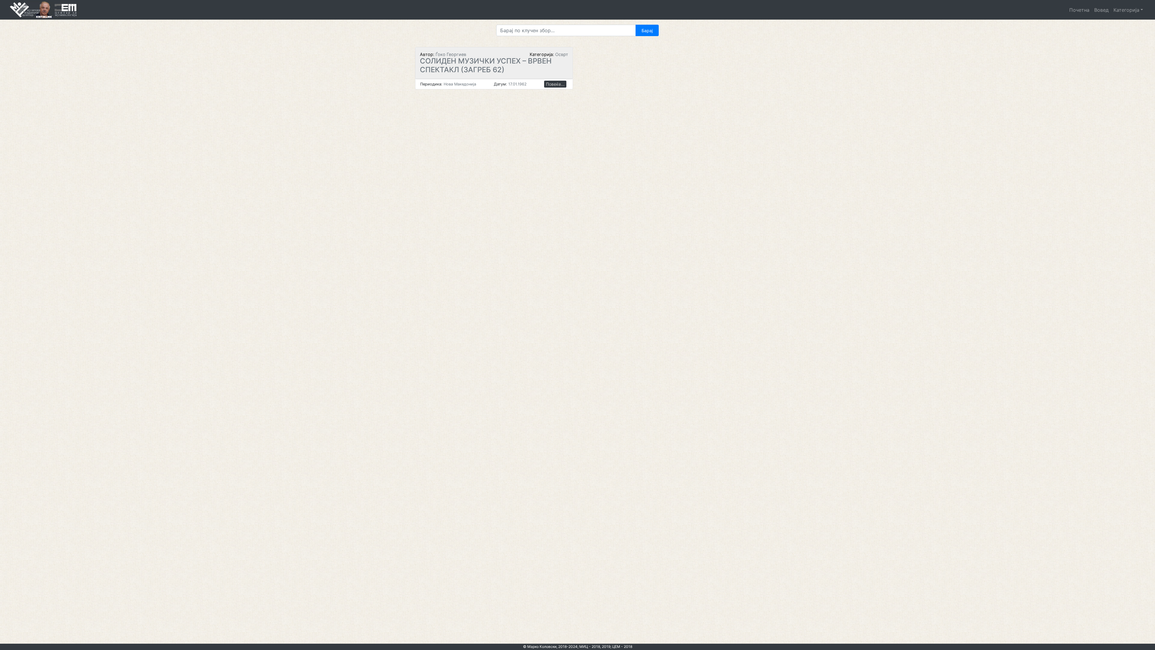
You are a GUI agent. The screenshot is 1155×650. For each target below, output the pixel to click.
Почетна (1079, 10)
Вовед (1101, 10)
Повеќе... (555, 84)
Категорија (1126, 10)
